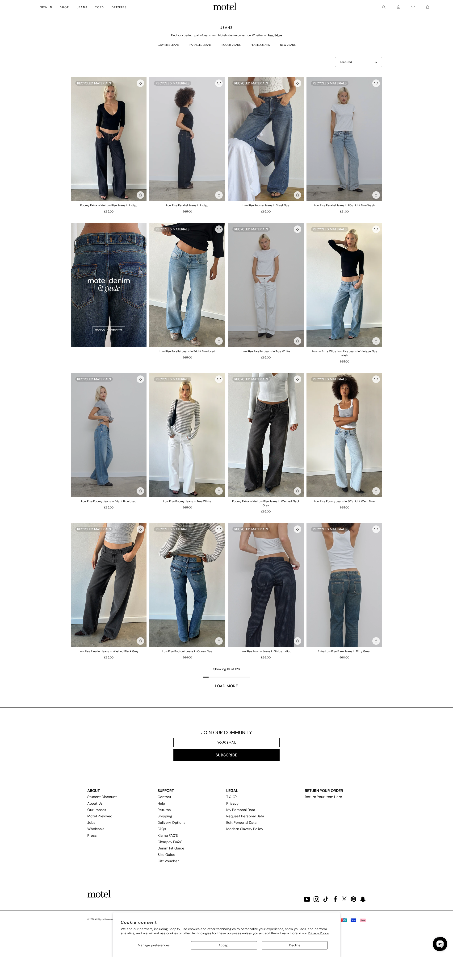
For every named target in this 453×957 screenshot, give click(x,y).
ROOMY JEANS (231, 45)
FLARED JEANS (260, 45)
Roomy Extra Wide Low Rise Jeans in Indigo (108, 205)
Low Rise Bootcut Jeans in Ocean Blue (187, 651)
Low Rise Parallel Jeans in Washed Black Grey (108, 651)
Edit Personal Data (241, 822)
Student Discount (102, 797)
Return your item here (323, 797)
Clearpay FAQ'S (170, 842)
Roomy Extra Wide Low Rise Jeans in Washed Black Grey (266, 503)
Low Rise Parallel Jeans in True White (266, 351)
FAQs (162, 829)
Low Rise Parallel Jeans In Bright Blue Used (187, 351)
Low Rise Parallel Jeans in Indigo (187, 205)
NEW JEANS (288, 45)
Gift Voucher (168, 861)
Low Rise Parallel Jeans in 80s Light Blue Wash (344, 205)
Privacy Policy (318, 933)
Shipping (165, 816)
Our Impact (96, 809)
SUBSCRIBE (226, 755)
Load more (226, 685)
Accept (224, 945)
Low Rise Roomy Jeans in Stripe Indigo (266, 651)
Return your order (324, 790)
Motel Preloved (99, 816)
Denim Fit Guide (171, 848)
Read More (275, 35)
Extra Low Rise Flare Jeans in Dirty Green (344, 651)
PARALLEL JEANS (200, 45)
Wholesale (96, 829)
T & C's (232, 797)
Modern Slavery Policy (244, 829)
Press (92, 835)
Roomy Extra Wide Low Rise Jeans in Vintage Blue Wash (344, 353)
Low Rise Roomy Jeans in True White (187, 501)
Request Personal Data (245, 816)
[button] (140, 83)
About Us (95, 803)
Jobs (91, 822)
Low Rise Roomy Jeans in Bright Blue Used (108, 501)
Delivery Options (171, 822)
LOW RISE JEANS (168, 45)
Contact (164, 797)
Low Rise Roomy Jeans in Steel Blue (266, 205)
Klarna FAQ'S (168, 835)
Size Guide (166, 854)
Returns (164, 809)
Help (161, 803)
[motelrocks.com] (225, 7)
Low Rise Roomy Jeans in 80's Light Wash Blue (344, 501)
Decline (294, 945)
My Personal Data (240, 809)
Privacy (232, 803)
